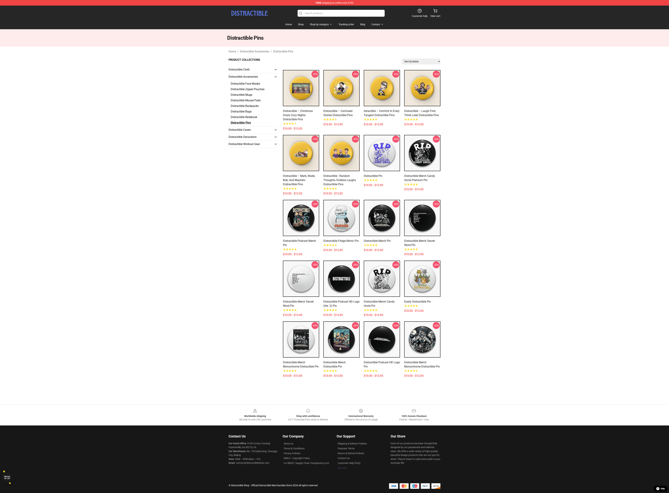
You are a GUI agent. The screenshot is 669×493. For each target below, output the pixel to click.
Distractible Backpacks (245, 106)
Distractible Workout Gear (244, 144)
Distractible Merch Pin (377, 240)
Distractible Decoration (243, 137)
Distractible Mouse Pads (246, 100)
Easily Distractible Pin (417, 301)
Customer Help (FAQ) (349, 463)
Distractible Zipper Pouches (247, 89)
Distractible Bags (241, 111)
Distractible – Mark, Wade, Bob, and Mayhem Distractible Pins (299, 180)
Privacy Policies (292, 453)
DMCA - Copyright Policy (297, 458)
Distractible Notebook (244, 117)
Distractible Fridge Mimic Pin (341, 240)
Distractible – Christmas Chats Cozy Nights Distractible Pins (298, 115)
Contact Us (344, 458)
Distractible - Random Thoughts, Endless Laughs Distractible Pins (339, 180)
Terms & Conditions (294, 448)
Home (232, 51)
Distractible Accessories (254, 51)
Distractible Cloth (239, 69)
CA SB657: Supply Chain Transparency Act (306, 463)
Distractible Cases (240, 129)
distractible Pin (373, 176)
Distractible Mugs (241, 94)
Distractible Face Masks (245, 83)
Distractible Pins (283, 51)
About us (288, 443)
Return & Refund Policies (351, 453)
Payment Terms (346, 448)
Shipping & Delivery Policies (352, 443)
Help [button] (663, 488)
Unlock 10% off (7, 477)
